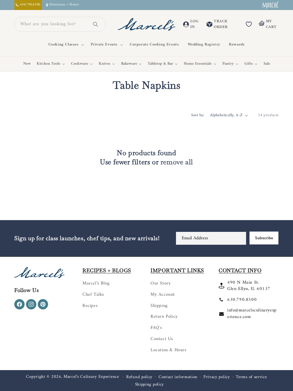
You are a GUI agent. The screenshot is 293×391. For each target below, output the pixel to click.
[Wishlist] (248, 24)
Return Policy (164, 317)
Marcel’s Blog (96, 283)
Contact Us (162, 339)
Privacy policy (216, 377)
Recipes (90, 306)
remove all (177, 161)
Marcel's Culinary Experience (91, 377)
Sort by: (197, 115)
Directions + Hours (64, 5)
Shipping (159, 306)
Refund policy (139, 377)
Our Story (161, 283)
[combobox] (53, 24)
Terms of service (251, 377)
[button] (65, 45)
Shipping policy (149, 384)
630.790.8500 (242, 300)
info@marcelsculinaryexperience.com (252, 313)
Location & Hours (169, 350)
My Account (163, 295)
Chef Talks (93, 295)
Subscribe (264, 238)
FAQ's (156, 328)
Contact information (178, 377)
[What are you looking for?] (95, 24)
